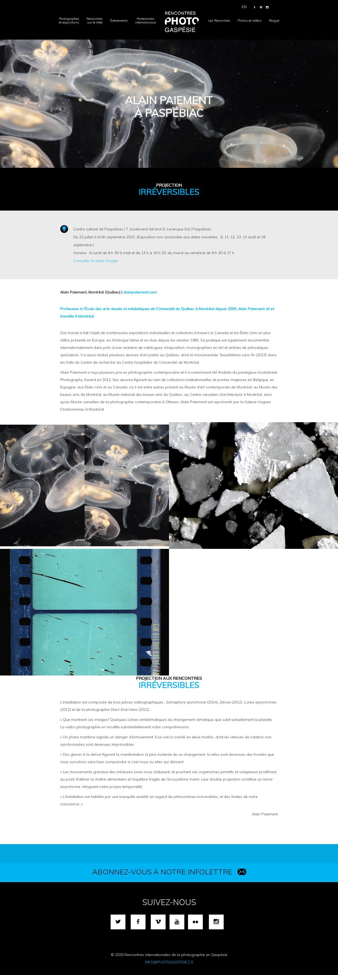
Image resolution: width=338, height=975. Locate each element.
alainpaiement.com (140, 292)
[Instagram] (267, 7)
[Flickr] (195, 922)
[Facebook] (254, 7)
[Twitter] (118, 922)
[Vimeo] (261, 7)
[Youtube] (177, 922)
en (244, 6)
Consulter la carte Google (95, 260)
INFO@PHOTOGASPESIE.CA (169, 962)
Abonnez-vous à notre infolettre (162, 871)
